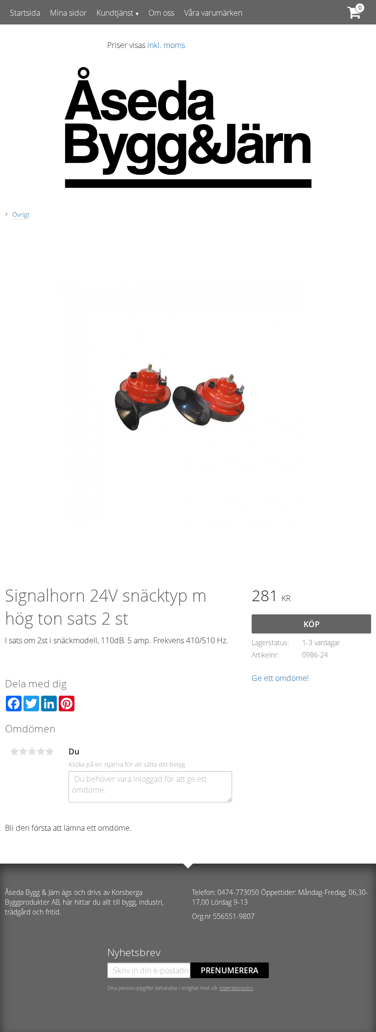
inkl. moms (166, 45)
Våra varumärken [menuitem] (213, 12)
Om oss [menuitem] (161, 12)
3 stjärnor (31, 751)
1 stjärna (14, 751)
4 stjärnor (40, 751)
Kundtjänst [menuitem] (114, 12)
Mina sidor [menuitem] (68, 12)
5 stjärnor (49, 751)
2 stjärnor (23, 751)
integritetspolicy (236, 988)
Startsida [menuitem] (25, 12)
